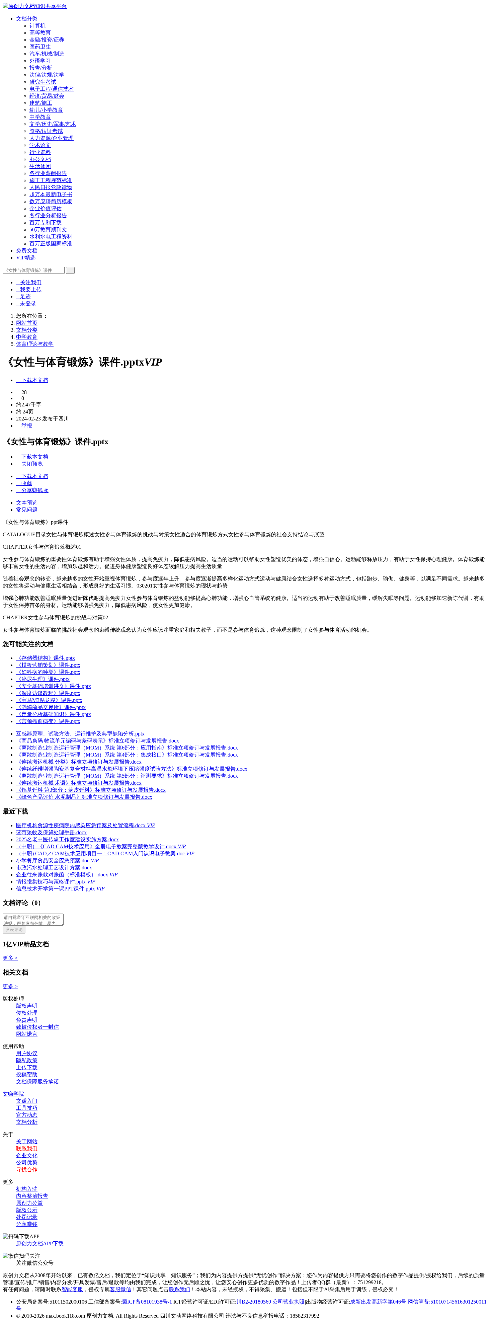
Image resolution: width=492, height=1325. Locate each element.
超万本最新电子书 (50, 194)
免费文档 (26, 250)
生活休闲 (40, 166)
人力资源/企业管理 (51, 138)
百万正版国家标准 (50, 243)
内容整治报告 (32, 1196)
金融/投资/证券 (46, 40)
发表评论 (14, 929)
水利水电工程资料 (50, 236)
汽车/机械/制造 (46, 54)
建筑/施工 (40, 103)
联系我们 (26, 1148)
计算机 (37, 25)
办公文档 (40, 159)
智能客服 (72, 1289)
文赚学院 (13, 1094)
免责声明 (26, 1020)
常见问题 (26, 510)
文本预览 (29, 502)
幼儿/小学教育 (46, 110)
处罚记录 (26, 1217)
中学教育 (40, 117)
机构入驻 (26, 1189)
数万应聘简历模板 (50, 201)
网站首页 (26, 323)
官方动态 (26, 1115)
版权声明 (26, 1006)
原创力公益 (29, 1203)
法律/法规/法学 (46, 75)
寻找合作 (26, 1169)
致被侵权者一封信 (37, 1027)
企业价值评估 (45, 208)
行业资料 (40, 152)
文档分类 (26, 18)
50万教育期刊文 (48, 229)
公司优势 (26, 1162)
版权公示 (26, 1210)
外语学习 (40, 61)
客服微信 (120, 1289)
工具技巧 (26, 1108)
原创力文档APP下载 (40, 1243)
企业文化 (26, 1155)
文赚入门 (26, 1101)
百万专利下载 (45, 222)
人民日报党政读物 (50, 187)
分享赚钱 (26, 1224)
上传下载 (26, 1067)
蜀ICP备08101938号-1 (147, 1302)
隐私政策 (26, 1060)
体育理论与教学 (35, 344)
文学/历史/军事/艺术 (52, 124)
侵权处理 (26, 1013)
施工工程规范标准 (50, 180)
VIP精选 (25, 257)
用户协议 (26, 1053)
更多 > (10, 958)
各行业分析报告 (48, 215)
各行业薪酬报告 (48, 173)
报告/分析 (40, 68)
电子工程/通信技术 (51, 89)
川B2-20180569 (253, 1302)
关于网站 (26, 1141)
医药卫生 (40, 47)
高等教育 (40, 32)
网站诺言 (26, 1034)
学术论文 (40, 145)
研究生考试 (42, 82)
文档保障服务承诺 (37, 1081)
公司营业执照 (288, 1302)
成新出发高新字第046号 (378, 1302)
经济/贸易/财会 (46, 96)
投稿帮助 (26, 1074)
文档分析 (26, 1122)
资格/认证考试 (46, 131)
